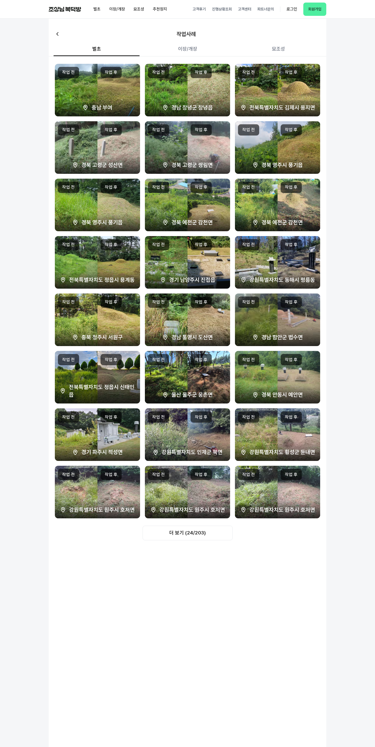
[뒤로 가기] (57, 34)
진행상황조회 (222, 9)
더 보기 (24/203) (187, 533)
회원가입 (314, 9)
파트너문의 (265, 9)
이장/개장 (117, 9)
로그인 (291, 9)
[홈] (65, 9)
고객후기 (199, 9)
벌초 (97, 9)
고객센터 (244, 9)
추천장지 (160, 9)
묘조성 (138, 9)
